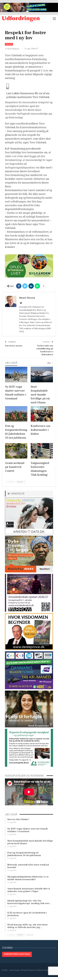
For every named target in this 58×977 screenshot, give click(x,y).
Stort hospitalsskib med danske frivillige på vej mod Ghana (30, 842)
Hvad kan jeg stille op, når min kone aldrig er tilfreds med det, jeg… (27, 926)
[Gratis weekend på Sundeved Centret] (16, 451)
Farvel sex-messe (13, 345)
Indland (9, 44)
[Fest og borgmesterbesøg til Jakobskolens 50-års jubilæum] (16, 414)
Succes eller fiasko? (18, 819)
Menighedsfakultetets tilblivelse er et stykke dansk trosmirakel (27, 878)
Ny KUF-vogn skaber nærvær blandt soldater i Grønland (27, 830)
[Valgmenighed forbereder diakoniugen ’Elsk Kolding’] (42, 451)
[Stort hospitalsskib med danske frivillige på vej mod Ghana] (42, 374)
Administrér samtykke (17, 954)
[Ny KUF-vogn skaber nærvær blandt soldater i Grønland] (16, 374)
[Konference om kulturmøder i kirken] (42, 414)
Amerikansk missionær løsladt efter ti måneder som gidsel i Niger (28, 890)
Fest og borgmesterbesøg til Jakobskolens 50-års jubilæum (24, 854)
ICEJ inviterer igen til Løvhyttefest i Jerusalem (27, 914)
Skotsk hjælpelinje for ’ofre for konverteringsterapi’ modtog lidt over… (29, 902)
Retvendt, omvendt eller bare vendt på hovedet (28, 866)
